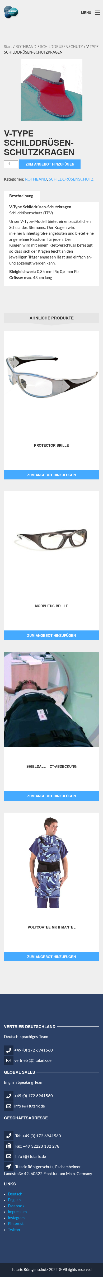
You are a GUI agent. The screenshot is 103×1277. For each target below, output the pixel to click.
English (14, 1200)
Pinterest (16, 1224)
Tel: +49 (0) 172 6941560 (37, 1136)
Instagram (16, 1218)
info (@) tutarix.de (29, 1106)
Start (8, 47)
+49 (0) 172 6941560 (33, 1050)
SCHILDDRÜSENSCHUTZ (61, 47)
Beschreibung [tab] (21, 196)
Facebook (16, 1206)
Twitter (14, 1230)
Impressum (17, 1212)
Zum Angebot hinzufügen (50, 164)
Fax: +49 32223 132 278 (36, 1146)
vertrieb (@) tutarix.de (33, 1061)
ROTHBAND (26, 47)
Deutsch (15, 1194)
